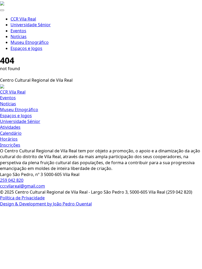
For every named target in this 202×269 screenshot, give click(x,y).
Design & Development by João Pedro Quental (46, 204)
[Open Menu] (2, 10)
